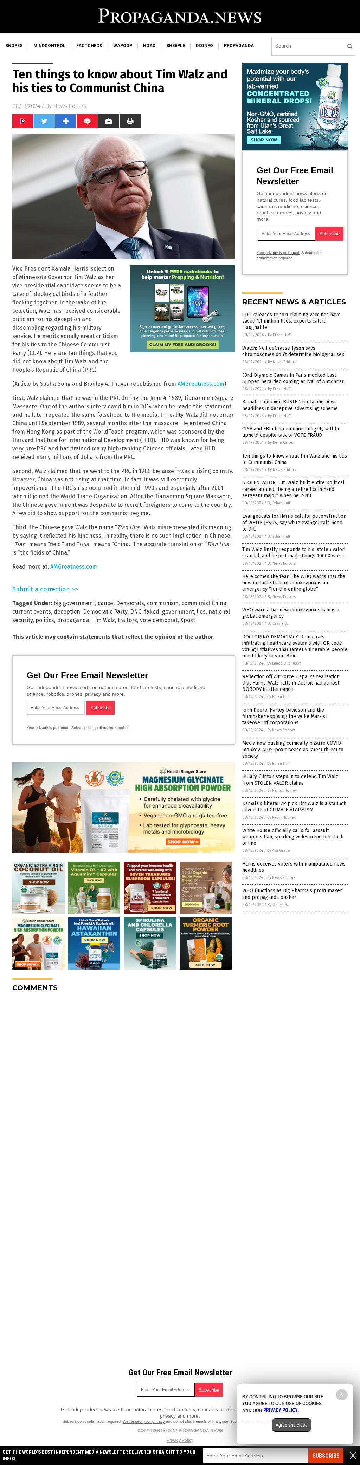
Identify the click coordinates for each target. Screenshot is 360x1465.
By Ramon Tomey (282, 790)
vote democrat (159, 620)
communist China (203, 603)
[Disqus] (123, 1085)
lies (201, 611)
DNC (135, 611)
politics (45, 620)
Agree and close (292, 1425)
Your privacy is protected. (48, 728)
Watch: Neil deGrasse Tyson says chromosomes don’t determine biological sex (293, 351)
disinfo (204, 45)
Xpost (187, 620)
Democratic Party (105, 611)
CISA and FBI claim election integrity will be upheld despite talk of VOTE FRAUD (291, 432)
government (178, 611)
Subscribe (326, 1455)
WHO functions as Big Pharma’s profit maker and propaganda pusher (292, 894)
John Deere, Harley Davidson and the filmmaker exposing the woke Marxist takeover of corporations (284, 716)
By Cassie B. (278, 623)
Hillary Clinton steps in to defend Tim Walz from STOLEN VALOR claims (290, 779)
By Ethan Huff (279, 335)
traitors (127, 620)
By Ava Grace (278, 850)
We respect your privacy (144, 1421)
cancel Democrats (121, 603)
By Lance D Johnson (284, 663)
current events (31, 611)
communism (163, 603)
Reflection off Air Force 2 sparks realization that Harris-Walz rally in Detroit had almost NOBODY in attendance (291, 683)
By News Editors (282, 361)
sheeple (175, 45)
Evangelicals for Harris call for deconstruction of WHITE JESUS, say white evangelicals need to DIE (294, 522)
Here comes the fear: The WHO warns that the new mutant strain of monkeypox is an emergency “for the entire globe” (293, 582)
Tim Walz (103, 620)
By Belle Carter (281, 442)
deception (67, 611)
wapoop (122, 45)
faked (151, 611)
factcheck (89, 45)
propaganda (239, 45)
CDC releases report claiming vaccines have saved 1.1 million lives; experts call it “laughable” (291, 321)
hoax (149, 45)
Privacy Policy (180, 1440)
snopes (13, 45)
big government (74, 603)
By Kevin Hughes (281, 817)
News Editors (69, 106)
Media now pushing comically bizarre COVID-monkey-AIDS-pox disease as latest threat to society (292, 749)
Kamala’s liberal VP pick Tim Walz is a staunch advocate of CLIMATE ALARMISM (294, 806)
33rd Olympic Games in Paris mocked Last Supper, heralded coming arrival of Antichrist (292, 378)
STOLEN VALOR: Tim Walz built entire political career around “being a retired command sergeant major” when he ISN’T (293, 489)
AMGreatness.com (201, 384)
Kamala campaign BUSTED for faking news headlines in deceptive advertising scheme (290, 405)
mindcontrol (49, 45)
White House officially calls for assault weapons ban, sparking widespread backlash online (292, 837)
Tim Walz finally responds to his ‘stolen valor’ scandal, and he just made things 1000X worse (294, 552)
